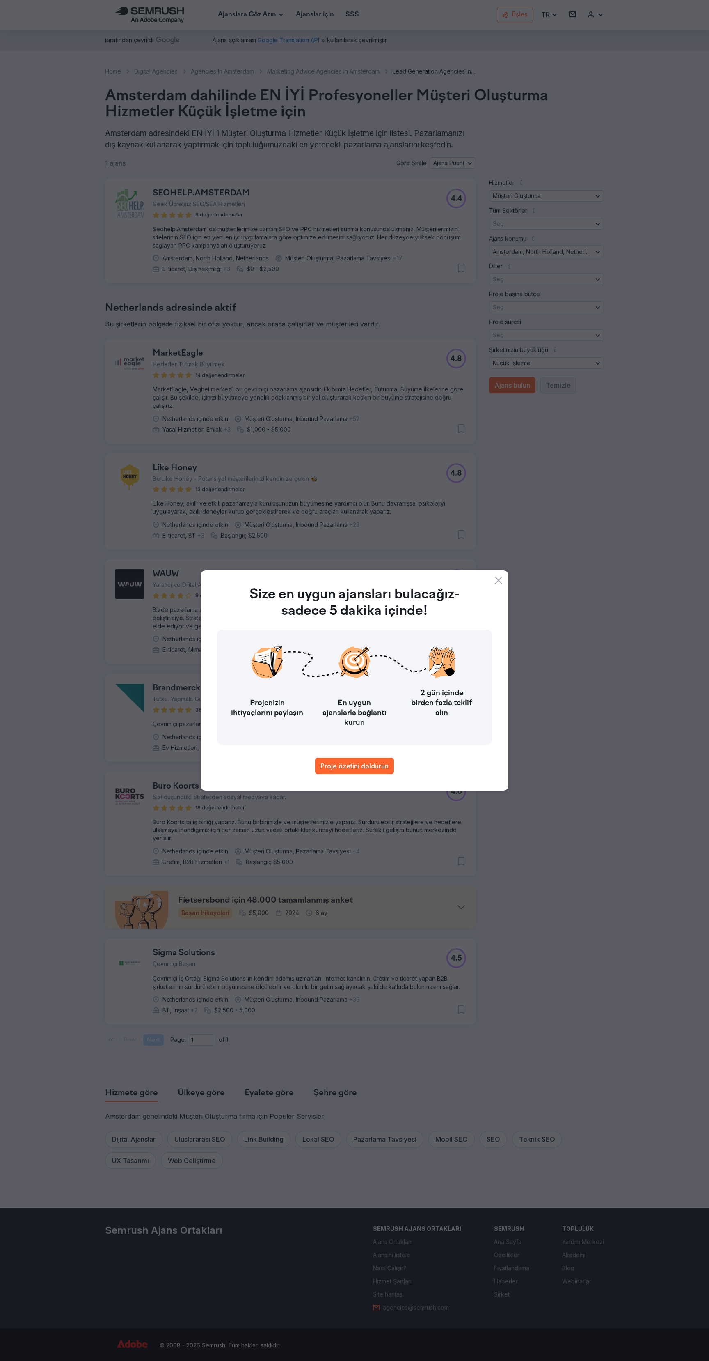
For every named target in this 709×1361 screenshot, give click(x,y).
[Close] (498, 580)
